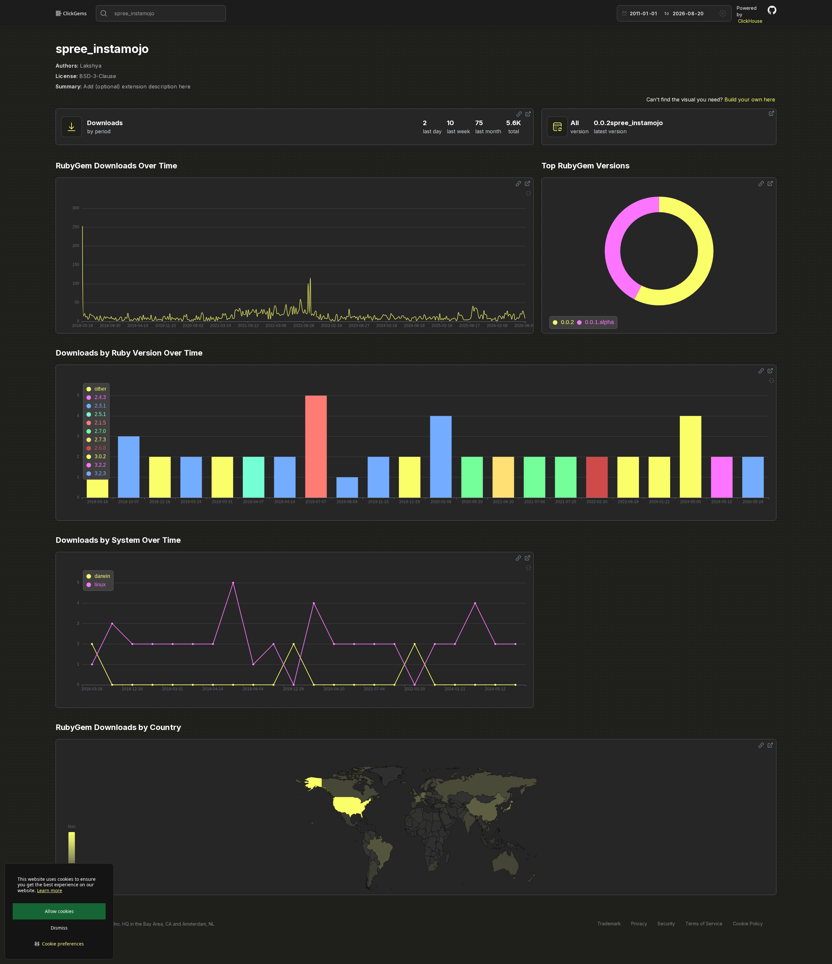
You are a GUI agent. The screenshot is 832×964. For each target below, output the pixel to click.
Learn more (49, 890)
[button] (59, 943)
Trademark (609, 923)
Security (666, 923)
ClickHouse (750, 21)
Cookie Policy (748, 923)
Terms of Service (703, 923)
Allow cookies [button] (59, 911)
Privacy (639, 923)
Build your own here (749, 99)
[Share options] (519, 114)
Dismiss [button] (59, 928)
